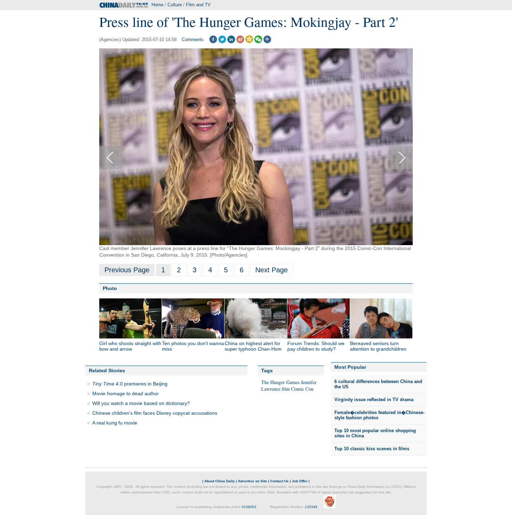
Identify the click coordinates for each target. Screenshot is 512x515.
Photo (110, 288)
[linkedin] (231, 41)
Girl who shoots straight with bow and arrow (130, 346)
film (286, 388)
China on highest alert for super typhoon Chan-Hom (253, 346)
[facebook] (213, 41)
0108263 (249, 507)
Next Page (271, 270)
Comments (193, 39)
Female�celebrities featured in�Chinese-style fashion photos (379, 415)
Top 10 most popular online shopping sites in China (375, 433)
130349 (311, 507)
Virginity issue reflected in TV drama (373, 399)
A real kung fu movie (114, 423)
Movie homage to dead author (125, 393)
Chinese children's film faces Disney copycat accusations (154, 413)
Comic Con (302, 388)
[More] (267, 41)
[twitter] (222, 41)
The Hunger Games (280, 382)
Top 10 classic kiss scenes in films (371, 448)
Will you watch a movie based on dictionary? (141, 403)
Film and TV (198, 4)
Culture (175, 4)
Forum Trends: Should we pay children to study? (315, 346)
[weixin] (258, 41)
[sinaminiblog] (240, 41)
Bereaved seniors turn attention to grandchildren (378, 346)
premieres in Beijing (130, 384)
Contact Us (279, 481)
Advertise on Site (252, 481)
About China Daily (219, 481)
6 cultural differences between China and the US (378, 384)
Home (157, 4)
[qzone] (249, 41)
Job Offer (300, 481)
